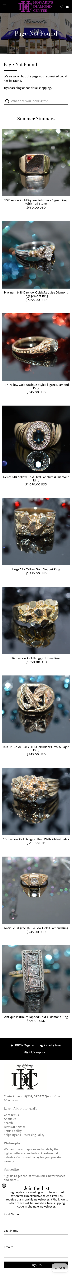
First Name (11, 1214)
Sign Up (36, 1265)
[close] (4, 1186)
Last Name (11, 1231)
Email (8, 1247)
